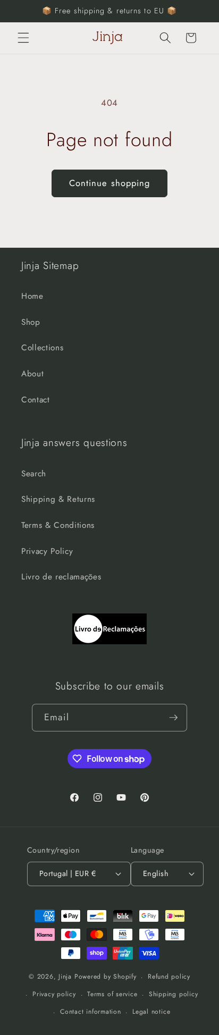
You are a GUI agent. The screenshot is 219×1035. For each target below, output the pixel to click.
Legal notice (151, 1011)
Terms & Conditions (58, 525)
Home (32, 296)
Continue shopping (109, 182)
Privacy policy (54, 994)
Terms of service (112, 994)
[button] (23, 38)
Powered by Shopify (105, 977)
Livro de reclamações (61, 577)
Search (33, 473)
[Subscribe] (173, 717)
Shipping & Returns (58, 499)
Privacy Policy (47, 551)
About (32, 374)
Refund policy (169, 976)
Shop (30, 322)
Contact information (90, 1011)
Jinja (66, 977)
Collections (42, 348)
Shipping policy (173, 994)
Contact (35, 400)
